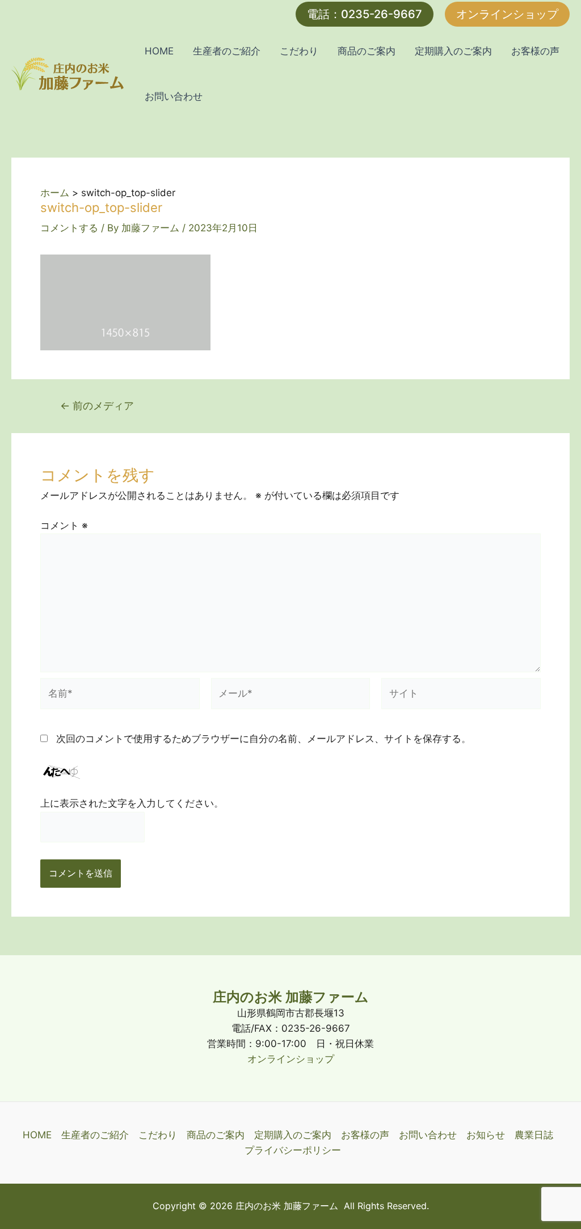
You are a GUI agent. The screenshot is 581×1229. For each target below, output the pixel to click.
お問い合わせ (174, 96)
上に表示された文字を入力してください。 (132, 803)
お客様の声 (535, 51)
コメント (64, 525)
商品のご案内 (366, 51)
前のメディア (97, 405)
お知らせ (485, 1135)
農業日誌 (534, 1135)
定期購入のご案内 (453, 51)
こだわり (299, 51)
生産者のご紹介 (226, 51)
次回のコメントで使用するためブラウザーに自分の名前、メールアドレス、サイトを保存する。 (263, 738)
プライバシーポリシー (293, 1150)
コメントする (69, 228)
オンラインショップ (290, 1059)
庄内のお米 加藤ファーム (291, 997)
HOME (159, 51)
